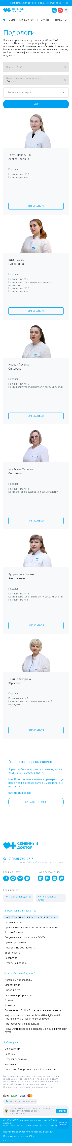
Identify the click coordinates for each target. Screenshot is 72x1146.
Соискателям (12, 1048)
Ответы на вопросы (16, 963)
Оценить (61, 1111)
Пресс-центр (12, 990)
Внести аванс (12, 952)
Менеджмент (12, 985)
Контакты (10, 1005)
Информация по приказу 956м (18, 1136)
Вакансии (10, 1054)
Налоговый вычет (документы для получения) (31, 917)
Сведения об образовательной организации (30, 1069)
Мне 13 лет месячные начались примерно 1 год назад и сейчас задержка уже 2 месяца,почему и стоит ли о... (35, 783)
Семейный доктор (20, 896)
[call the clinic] (54, 10)
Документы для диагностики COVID (25, 937)
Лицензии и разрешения (18, 995)
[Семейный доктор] (13, 10)
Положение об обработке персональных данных (33, 1010)
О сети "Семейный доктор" (19, 973)
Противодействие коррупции (22, 1023)
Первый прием (13, 922)
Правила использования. (49, 3)
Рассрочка (11, 958)
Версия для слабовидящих (22, 1101)
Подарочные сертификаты (20, 947)
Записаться (36, 206)
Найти (36, 104)
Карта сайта (9, 1140)
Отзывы (9, 1000)
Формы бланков (14, 932)
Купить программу (15, 942)
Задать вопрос (36, 802)
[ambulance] (60, 10)
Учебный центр (13, 1064)
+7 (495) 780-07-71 (20, 859)
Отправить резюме (16, 1059)
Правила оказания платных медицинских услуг (31, 927)
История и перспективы (18, 980)
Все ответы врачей (19, 792)
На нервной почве (47, 898)
